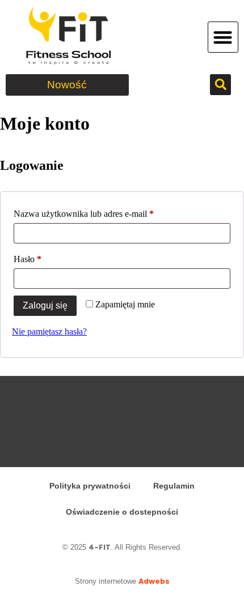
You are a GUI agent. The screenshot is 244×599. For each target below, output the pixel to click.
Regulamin (174, 485)
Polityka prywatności (90, 485)
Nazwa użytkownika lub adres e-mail (103, 212)
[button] (223, 37)
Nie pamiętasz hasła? (49, 331)
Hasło (47, 257)
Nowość (67, 85)
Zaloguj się (45, 305)
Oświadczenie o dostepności (122, 511)
